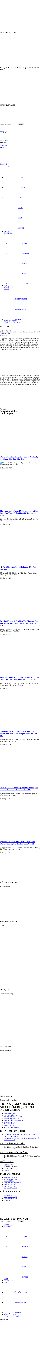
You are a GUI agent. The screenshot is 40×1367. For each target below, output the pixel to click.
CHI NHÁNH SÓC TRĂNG (14, 1152)
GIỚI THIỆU (6, 1161)
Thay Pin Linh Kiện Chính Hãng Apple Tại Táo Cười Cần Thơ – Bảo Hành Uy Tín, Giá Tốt (19, 678)
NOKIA (24, 263)
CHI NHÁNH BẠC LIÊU (12, 1143)
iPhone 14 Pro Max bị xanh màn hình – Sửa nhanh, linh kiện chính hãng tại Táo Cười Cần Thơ (18, 733)
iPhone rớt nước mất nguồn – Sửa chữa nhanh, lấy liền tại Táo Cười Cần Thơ (19, 458)
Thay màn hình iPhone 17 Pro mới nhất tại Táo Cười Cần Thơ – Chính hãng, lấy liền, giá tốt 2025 (19, 513)
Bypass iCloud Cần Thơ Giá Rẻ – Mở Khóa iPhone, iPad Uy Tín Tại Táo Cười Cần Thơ (17, 843)
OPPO (24, 273)
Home (2, 330)
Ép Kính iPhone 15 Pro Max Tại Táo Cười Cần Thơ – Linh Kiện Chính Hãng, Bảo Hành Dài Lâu (19, 623)
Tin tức (7, 330)
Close (1, 1321)
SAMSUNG (26, 253)
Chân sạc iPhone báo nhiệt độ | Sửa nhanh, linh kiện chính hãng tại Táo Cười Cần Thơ (19, 789)
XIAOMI (25, 283)
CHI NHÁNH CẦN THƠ (12, 1131)
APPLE (24, 243)
